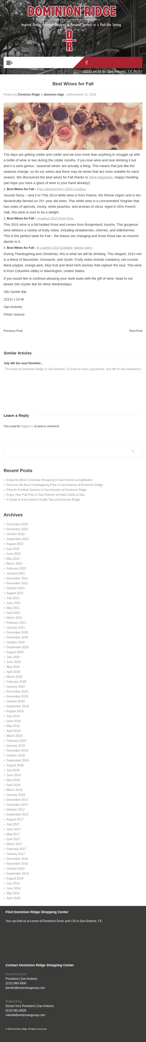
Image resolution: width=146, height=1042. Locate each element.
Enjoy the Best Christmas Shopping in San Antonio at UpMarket (49, 480)
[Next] (140, 371)
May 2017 (13, 834)
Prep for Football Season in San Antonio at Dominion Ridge (46, 489)
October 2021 (15, 588)
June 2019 (13, 721)
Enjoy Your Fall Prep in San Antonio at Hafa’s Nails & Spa (45, 494)
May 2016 (13, 893)
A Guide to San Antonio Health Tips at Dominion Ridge (43, 499)
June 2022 (13, 553)
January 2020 (15, 686)
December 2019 (17, 691)
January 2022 (15, 573)
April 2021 (13, 612)
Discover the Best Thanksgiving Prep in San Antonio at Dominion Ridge (54, 484)
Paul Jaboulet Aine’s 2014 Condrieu (61, 189)
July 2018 (13, 770)
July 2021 (13, 598)
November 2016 (17, 863)
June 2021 (13, 603)
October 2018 (15, 755)
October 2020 (15, 642)
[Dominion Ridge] (73, 21)
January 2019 (15, 745)
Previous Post (13, 330)
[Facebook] (87, 62)
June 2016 (13, 888)
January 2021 (15, 627)
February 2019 (16, 740)
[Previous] (6, 371)
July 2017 (13, 824)
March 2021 (14, 617)
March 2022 (14, 563)
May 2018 (13, 780)
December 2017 (17, 799)
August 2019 (15, 711)
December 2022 (17, 524)
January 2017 (15, 853)
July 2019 (13, 716)
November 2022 (17, 529)
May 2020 (13, 666)
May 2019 (13, 726)
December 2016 (17, 858)
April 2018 (13, 785)
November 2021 (17, 583)
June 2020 (13, 662)
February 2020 (16, 681)
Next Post (135, 330)
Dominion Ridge (29, 94)
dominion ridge (54, 94)
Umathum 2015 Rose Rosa (55, 218)
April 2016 (13, 898)
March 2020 (14, 676)
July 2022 (13, 548)
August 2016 (15, 878)
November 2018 (17, 750)
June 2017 (13, 829)
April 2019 (13, 730)
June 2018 (13, 775)
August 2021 (15, 593)
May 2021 (13, 607)
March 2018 (14, 789)
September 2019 (17, 706)
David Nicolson (16, 974)
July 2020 (13, 657)
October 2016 (15, 868)
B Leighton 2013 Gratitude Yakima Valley (64, 247)
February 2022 (16, 568)
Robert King (14, 1001)
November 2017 (17, 804)
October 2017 (15, 809)
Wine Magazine (101, 177)
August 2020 (15, 652)
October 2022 (15, 534)
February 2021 (16, 622)
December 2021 (17, 578)
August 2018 (15, 765)
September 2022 (17, 539)
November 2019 (17, 696)
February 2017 (16, 849)
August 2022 (15, 544)
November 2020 (17, 637)
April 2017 (13, 839)
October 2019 (15, 701)
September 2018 (17, 760)
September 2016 (17, 873)
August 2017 (15, 819)
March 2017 (14, 844)
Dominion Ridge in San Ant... (24, 363)
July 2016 (13, 883)
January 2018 (15, 794)
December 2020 (17, 632)
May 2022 (13, 558)
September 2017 (17, 814)
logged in (27, 426)
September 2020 (17, 647)
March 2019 (14, 735)
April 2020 (13, 671)
